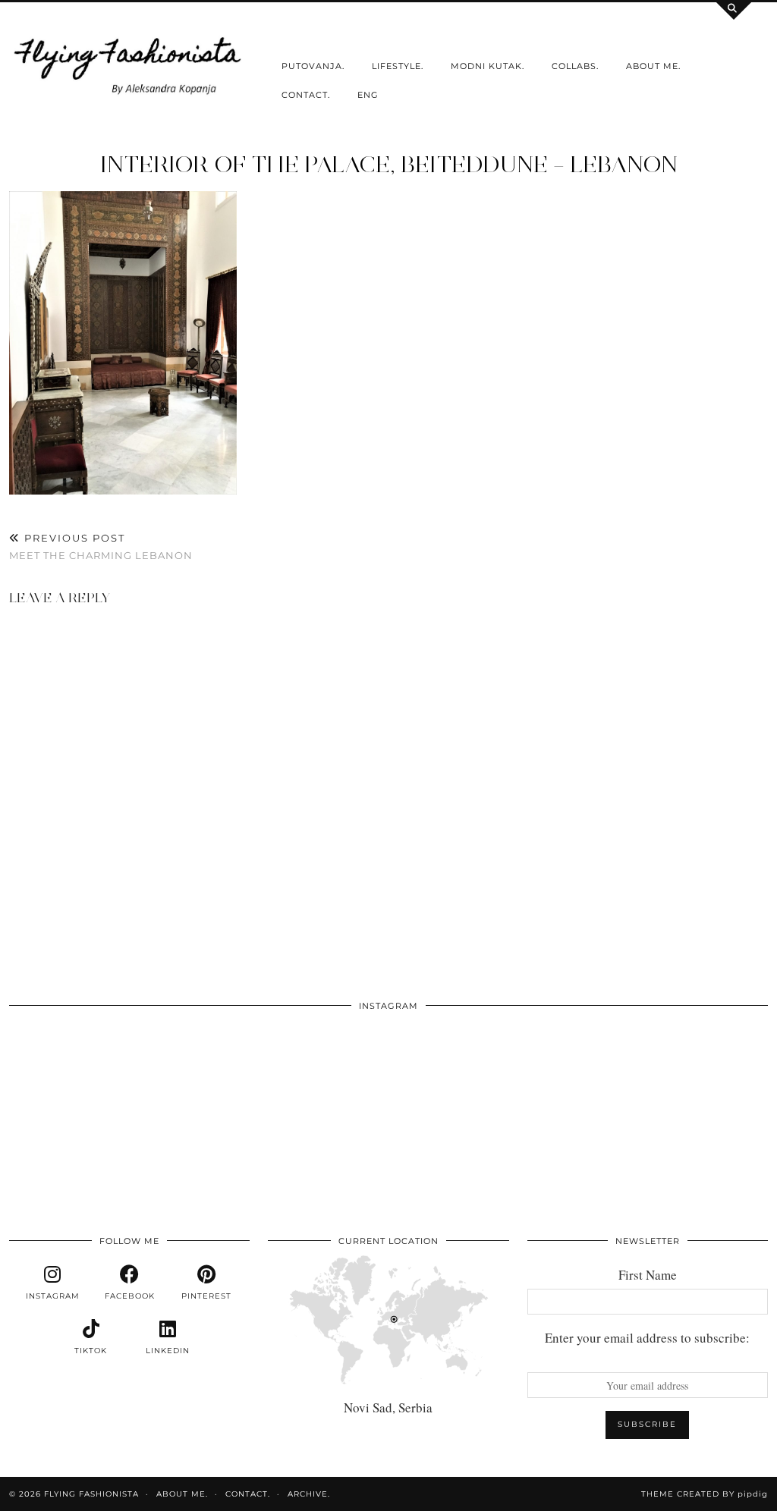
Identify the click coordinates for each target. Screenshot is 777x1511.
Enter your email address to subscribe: (647, 1337)
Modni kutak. (487, 66)
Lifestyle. (397, 66)
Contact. (306, 95)
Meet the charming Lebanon (101, 546)
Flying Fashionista (91, 1494)
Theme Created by (704, 1494)
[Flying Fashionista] (129, 63)
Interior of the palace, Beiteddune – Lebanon (389, 164)
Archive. (309, 1494)
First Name (647, 1274)
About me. (653, 66)
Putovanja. (313, 66)
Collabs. (575, 66)
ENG (368, 95)
